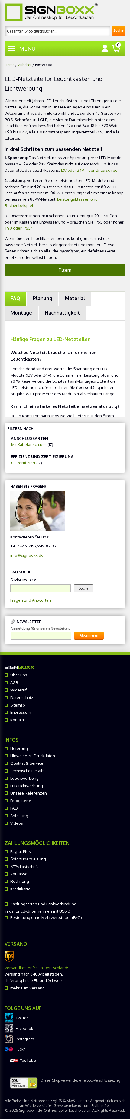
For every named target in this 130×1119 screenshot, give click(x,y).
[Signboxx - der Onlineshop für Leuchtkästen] (51, 12)
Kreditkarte (20, 888)
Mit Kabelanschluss (29, 444)
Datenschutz (21, 697)
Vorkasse (19, 873)
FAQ (14, 808)
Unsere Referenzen (28, 793)
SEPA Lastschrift (24, 866)
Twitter (22, 1017)
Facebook (24, 1028)
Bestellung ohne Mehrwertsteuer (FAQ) (46, 917)
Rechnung (19, 881)
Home (9, 65)
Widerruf (18, 690)
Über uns (18, 674)
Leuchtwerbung (24, 778)
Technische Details (27, 770)
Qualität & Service (26, 763)
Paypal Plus (20, 851)
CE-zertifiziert (23, 462)
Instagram (25, 1038)
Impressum (20, 712)
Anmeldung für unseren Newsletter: (40, 628)
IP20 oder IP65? (18, 228)
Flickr (20, 1049)
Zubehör (24, 65)
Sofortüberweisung (28, 859)
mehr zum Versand (27, 988)
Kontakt (17, 719)
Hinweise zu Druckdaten (32, 755)
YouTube (28, 1060)
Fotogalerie (20, 800)
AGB (14, 682)
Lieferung (19, 748)
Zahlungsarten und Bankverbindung (43, 903)
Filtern (65, 270)
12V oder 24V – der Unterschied (89, 170)
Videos (16, 823)
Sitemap (17, 705)
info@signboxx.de (27, 555)
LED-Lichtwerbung (26, 785)
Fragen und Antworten (30, 600)
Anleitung (19, 815)
